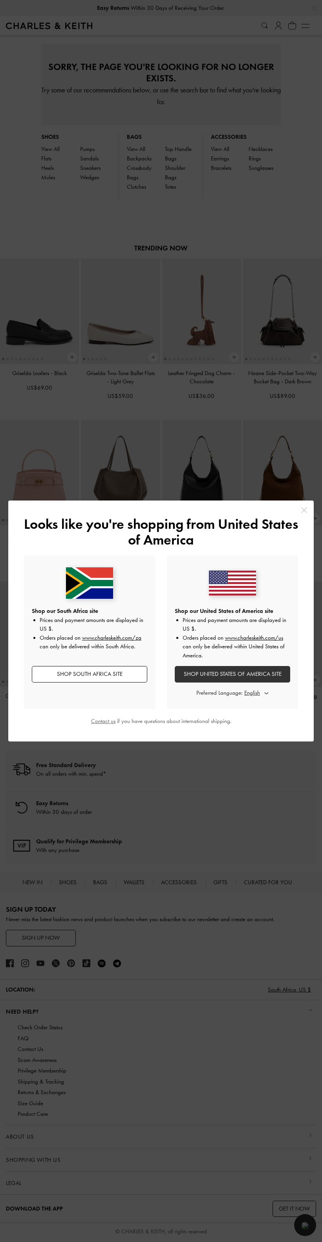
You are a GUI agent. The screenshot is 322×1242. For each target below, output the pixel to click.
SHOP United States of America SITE (233, 673)
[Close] (304, 510)
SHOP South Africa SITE (90, 673)
